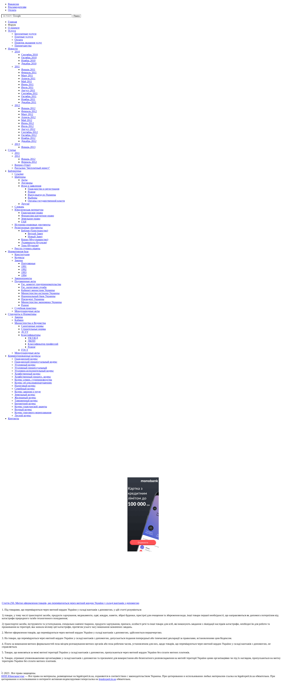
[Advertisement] (100, 451)
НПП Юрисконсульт (12, 676)
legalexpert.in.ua (107, 679)
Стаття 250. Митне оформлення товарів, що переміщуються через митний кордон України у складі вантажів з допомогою (70, 603)
